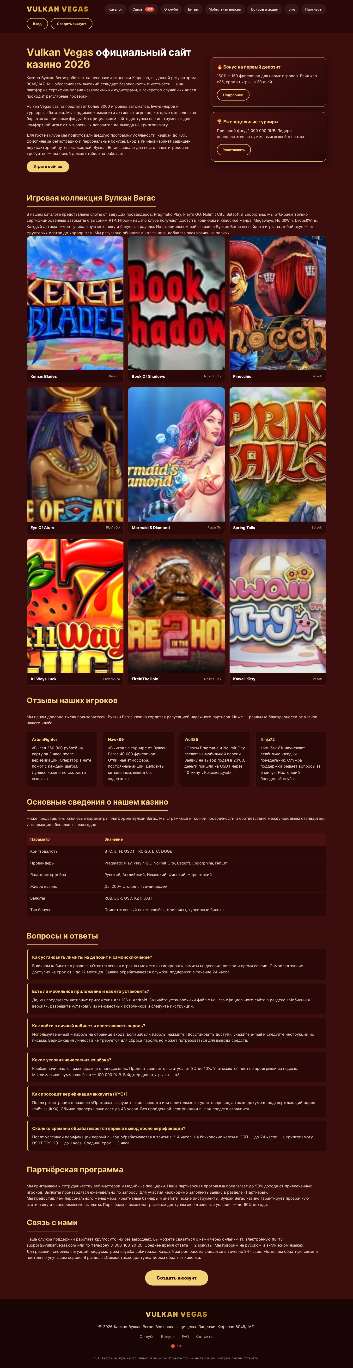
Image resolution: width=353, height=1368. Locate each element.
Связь (142, 9)
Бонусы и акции (264, 9)
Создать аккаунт (71, 24)
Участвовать (234, 150)
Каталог (115, 9)
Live (291, 9)
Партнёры (313, 9)
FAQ (185, 1336)
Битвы (193, 9)
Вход (37, 24)
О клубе (171, 9)
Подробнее (233, 95)
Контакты (204, 1336)
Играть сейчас (48, 166)
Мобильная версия (225, 9)
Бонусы (168, 1336)
